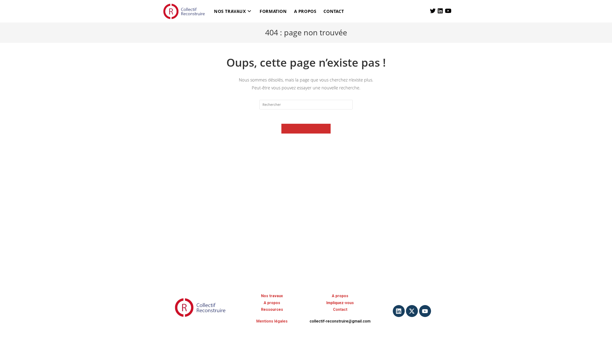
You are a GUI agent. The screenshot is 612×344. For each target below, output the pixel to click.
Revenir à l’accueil (306, 128)
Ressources (272, 309)
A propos (272, 303)
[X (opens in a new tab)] (433, 11)
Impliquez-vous (340, 303)
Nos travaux (272, 296)
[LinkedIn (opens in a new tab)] (440, 11)
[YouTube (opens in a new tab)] (448, 11)
